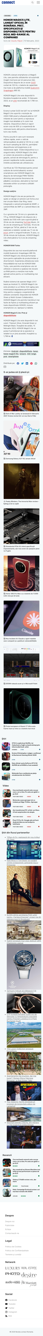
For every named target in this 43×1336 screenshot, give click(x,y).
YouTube (27, 222)
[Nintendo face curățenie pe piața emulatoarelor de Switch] (6, 776)
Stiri (15, 15)
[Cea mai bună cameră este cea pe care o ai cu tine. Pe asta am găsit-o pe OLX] (7, 793)
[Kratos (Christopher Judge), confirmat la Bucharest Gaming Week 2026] (6, 756)
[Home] (8, 2)
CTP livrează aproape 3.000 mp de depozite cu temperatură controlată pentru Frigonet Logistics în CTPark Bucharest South (22, 1017)
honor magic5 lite (11, 354)
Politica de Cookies (13, 1247)
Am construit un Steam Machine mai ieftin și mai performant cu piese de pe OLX (26, 1171)
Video (29, 796)
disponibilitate (10, 315)
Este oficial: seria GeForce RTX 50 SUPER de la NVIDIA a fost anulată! (25, 764)
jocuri (6, 233)
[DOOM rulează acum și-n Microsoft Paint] (22, 663)
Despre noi (9, 1221)
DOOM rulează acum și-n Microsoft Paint (21, 684)
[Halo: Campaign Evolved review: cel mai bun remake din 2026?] (7, 1193)
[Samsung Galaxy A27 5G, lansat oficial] (22, 438)
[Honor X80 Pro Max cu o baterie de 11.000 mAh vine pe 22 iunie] (22, 573)
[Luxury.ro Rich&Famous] (12, 1269)
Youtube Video (18, 796)
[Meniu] (38, 2)
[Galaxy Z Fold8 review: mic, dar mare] (7, 1183)
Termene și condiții (13, 1254)
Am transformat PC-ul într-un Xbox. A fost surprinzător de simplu (26, 811)
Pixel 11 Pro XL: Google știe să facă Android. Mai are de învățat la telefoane (26, 822)
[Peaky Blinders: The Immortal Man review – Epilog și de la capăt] (22, 481)
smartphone (13, 356)
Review (15, 1166)
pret (5, 356)
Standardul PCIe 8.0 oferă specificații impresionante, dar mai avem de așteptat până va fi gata (21, 548)
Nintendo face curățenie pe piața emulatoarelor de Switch (24, 774)
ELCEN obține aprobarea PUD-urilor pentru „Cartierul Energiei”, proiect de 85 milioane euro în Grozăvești (24, 917)
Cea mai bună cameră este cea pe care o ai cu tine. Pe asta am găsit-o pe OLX (26, 792)
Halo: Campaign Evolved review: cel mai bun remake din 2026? (26, 1190)
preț (15, 101)
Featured (7, 15)
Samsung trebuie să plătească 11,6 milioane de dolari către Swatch (21, 992)
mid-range (31, 354)
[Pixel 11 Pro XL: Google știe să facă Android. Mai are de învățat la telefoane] (7, 823)
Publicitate (9, 1225)
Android (14, 351)
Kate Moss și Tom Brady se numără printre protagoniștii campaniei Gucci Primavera (22, 862)
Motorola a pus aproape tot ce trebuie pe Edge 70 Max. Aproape (25, 801)
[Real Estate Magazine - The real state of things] (29, 1269)
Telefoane (24, 1186)
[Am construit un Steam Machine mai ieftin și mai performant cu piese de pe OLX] (7, 1173)
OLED (33, 83)
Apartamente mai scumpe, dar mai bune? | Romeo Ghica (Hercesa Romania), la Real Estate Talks (21, 1078)
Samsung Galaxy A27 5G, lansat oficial (20, 459)
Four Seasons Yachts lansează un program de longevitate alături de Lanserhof (21, 1104)
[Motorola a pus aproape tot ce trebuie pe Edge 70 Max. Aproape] (7, 803)
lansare (23, 354)
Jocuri (15, 1196)
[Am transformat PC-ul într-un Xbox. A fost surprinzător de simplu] (7, 813)
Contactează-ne (12, 1233)
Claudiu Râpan (17, 41)
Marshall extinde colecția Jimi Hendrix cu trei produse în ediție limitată (23, 1123)
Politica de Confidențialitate (17, 1250)
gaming (14, 749)
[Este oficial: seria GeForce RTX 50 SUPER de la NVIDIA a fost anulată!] (6, 766)
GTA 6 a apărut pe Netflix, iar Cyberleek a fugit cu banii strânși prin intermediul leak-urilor (26, 745)
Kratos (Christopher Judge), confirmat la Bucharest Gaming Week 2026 (26, 754)
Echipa (8, 1229)
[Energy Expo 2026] (22, 345)
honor (35, 351)
